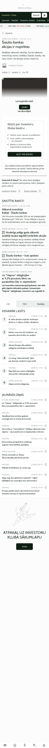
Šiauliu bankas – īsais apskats (22, 255)
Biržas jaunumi (8, 229)
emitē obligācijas (19, 384)
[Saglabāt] (45, 316)
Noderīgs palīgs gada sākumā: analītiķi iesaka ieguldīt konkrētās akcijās (24, 234)
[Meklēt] (34, 745)
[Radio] (25, 745)
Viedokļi (14, 20)
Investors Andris (27, 20)
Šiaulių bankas (30, 191)
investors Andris (9, 191)
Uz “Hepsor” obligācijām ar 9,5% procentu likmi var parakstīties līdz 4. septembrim (19, 278)
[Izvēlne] (5, 745)
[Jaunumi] (15, 745)
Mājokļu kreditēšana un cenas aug (16, 468)
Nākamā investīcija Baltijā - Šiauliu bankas (14, 211)
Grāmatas (41, 20)
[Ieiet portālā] (44, 745)
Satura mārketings (11, 272)
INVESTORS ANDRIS (10, 39)
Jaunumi (5, 20)
